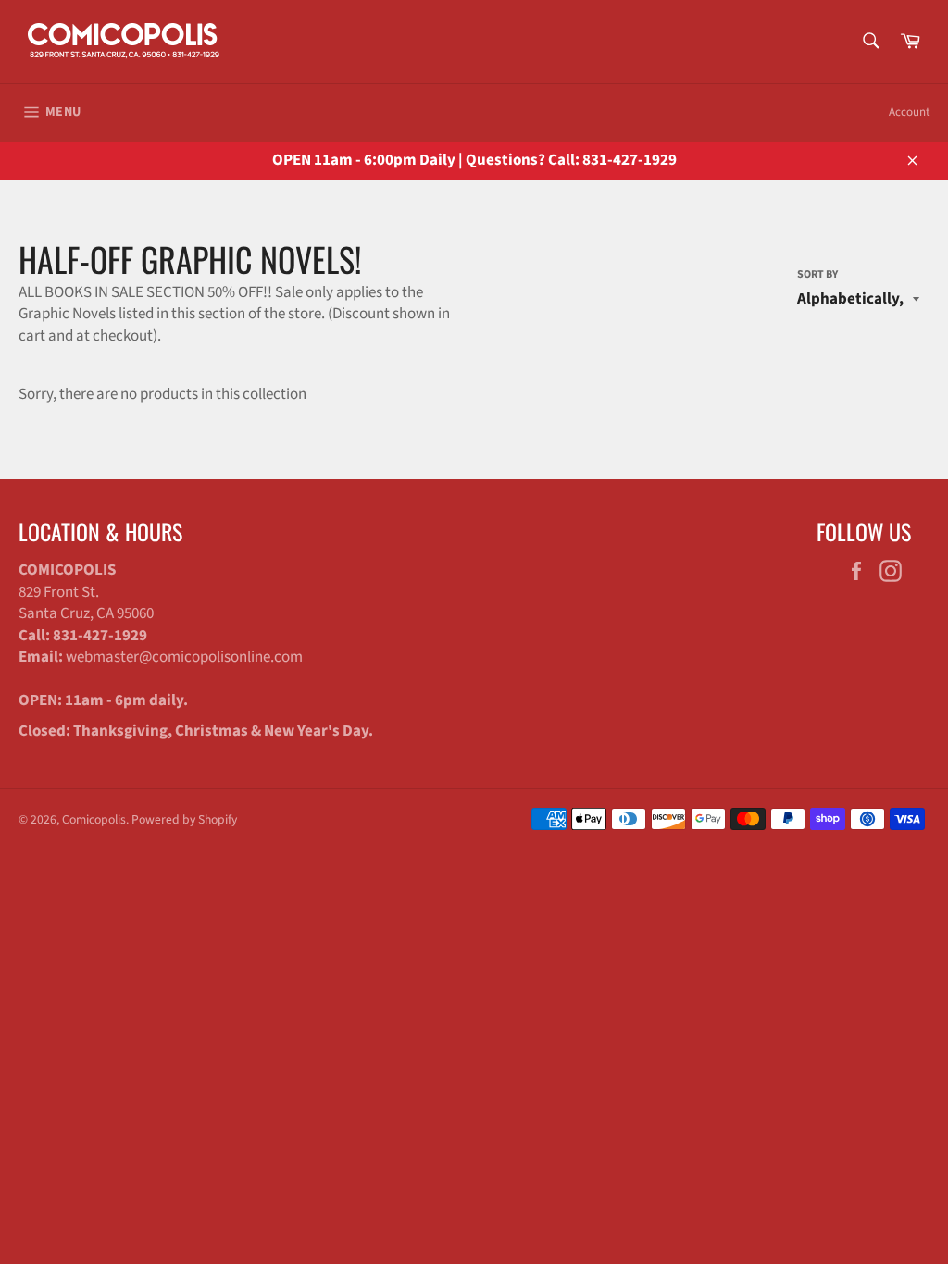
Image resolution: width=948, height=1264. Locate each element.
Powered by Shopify (184, 819)
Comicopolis (94, 819)
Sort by (817, 274)
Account (909, 112)
